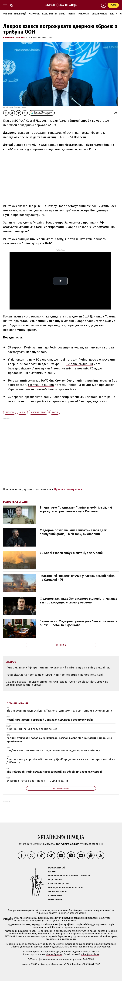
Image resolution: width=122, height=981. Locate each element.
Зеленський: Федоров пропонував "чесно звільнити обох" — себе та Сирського (78, 623)
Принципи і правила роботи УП (65, 887)
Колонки (47, 13)
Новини (7, 13)
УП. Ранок (34, 13)
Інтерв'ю (60, 13)
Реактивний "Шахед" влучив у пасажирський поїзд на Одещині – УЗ (77, 578)
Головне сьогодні (15, 501)
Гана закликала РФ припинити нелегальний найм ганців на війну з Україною (58, 667)
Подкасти (83, 13)
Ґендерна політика (59, 883)
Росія (55, 412)
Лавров (10, 412)
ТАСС (62, 137)
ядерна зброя (38, 412)
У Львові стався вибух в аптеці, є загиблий (71, 553)
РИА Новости (76, 137)
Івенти (71, 13)
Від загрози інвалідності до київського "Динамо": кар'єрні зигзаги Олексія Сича (59, 710)
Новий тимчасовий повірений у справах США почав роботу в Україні (50, 719)
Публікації (20, 13)
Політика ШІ (55, 879)
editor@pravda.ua (90, 954)
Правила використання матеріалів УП (69, 875)
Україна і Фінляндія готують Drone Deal (32, 729)
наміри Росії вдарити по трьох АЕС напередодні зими (69, 401)
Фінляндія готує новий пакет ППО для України (37, 780)
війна (22, 412)
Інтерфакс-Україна (40, 920)
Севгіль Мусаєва (91, 951)
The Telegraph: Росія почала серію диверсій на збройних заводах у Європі (54, 771)
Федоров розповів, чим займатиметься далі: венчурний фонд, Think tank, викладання (73, 532)
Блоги (113, 13)
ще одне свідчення (79, 364)
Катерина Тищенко (14, 37)
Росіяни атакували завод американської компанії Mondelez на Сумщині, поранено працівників (59, 739)
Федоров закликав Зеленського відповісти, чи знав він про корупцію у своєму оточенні (78, 600)
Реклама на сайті (57, 868)
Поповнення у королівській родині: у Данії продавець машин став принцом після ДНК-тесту (61, 761)
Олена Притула (54, 954)
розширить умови (70, 347)
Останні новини (17, 703)
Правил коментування (68, 489)
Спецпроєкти (99, 13)
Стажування (55, 895)
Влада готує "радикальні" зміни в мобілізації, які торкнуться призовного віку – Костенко (76, 509)
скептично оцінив (41, 385)
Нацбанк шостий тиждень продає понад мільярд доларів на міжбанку (53, 750)
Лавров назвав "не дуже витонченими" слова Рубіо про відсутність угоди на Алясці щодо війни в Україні (57, 683)
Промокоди (55, 899)
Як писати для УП (57, 891)
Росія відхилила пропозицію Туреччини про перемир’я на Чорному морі (54, 674)
